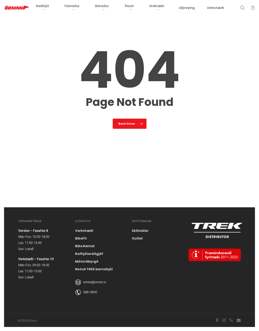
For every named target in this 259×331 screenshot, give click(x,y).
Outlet (137, 238)
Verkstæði (84, 230)
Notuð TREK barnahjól (94, 269)
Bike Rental (84, 246)
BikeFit (81, 238)
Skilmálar (140, 230)
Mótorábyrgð (86, 261)
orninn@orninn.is (94, 282)
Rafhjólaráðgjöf (89, 253)
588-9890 (90, 292)
